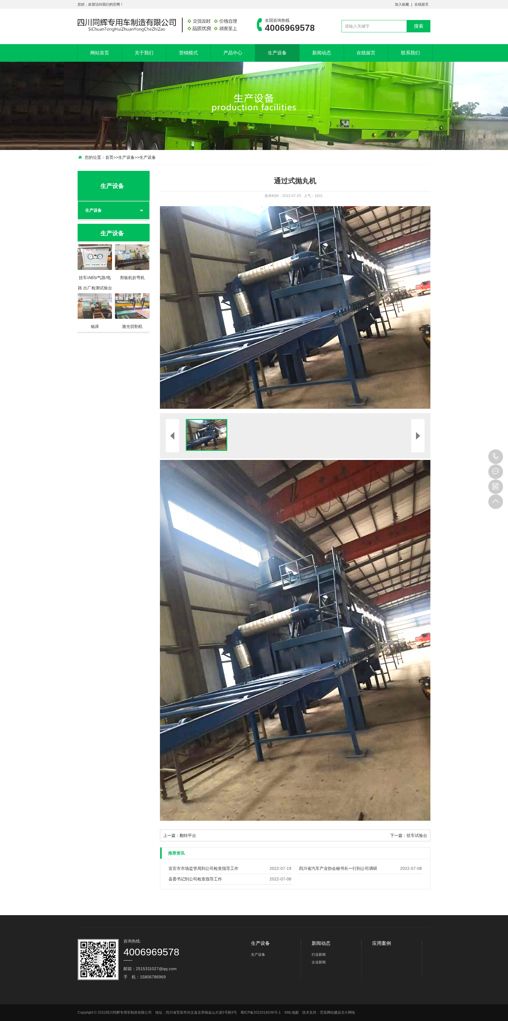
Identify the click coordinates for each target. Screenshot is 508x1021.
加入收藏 (402, 4)
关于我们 (144, 52)
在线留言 (422, 4)
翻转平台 (188, 835)
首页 (109, 157)
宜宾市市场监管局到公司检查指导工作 (203, 868)
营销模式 (188, 52)
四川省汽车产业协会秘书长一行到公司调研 (338, 868)
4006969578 (495, 456)
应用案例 (381, 943)
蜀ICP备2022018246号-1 (260, 1012)
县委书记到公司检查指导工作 (195, 879)
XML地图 (291, 1012)
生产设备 (277, 52)
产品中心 (232, 52)
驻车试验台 (417, 835)
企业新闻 (319, 962)
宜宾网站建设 (330, 1012)
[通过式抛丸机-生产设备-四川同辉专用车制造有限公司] (158, 24)
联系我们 (410, 52)
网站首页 (99, 52)
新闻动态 (321, 52)
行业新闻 (319, 954)
